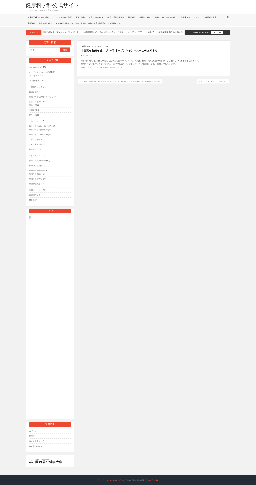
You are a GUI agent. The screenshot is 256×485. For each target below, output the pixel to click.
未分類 (32, 200)
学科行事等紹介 (35, 144)
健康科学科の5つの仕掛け (38, 17)
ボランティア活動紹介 (38, 129)
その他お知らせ (35, 87)
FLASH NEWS (35, 67)
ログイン (33, 431)
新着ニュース (34, 190)
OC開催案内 (85, 46)
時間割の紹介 (145, 17)
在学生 (32, 115)
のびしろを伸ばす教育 (62, 17)
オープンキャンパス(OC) (100, 46)
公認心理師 (33, 92)
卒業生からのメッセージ (191, 17)
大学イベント (34, 121)
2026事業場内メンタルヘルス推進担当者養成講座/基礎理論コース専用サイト (88, 23)
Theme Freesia (152, 480)
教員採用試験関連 (36, 170)
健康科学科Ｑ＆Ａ (96, 17)
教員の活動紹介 (45, 23)
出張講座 (31, 23)
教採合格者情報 (35, 179)
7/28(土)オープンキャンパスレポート (211, 81)
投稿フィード (34, 436)
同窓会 (32, 110)
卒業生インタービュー (38, 134)
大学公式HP (100, 67)
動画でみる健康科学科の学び (41, 97)
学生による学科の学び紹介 (166, 17)
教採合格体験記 (35, 174)
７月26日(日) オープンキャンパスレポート (51, 32)
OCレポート (34, 75)
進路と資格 (80, 17)
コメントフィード (36, 441)
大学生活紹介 (34, 139)
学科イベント (34, 155)
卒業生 (32, 105)
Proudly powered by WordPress (111, 480)
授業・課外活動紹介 (115, 17)
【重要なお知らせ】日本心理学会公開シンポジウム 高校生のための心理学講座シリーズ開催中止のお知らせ (121, 81)
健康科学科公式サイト (52, 5)
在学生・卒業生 (35, 101)
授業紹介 (132, 17)
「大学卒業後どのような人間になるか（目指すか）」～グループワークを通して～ (110, 32)
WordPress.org (35, 446)
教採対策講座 (210, 17)
